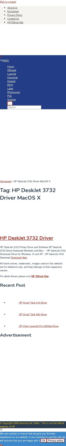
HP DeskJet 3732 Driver (26, 238)
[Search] (10, 103)
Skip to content (8, 1)
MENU (5, 60)
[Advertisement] (33, 145)
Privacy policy (55, 440)
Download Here (19, 257)
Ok (43, 440)
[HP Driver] (27, 53)
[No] (1, 445)
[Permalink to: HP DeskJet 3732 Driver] (18, 229)
